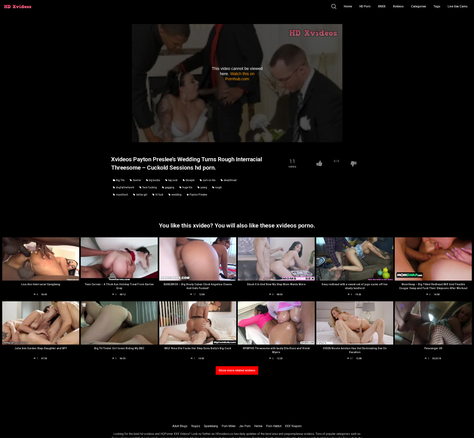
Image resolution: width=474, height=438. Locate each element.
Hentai (258, 426)
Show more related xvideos (237, 370)
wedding (176, 194)
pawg (203, 187)
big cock (173, 180)
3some (136, 180)
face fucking (149, 187)
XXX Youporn (293, 426)
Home (348, 6)
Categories (418, 6)
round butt (121, 194)
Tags (436, 6)
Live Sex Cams (458, 6)
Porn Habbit (273, 426)
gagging (169, 187)
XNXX (381, 6)
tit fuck (159, 194)
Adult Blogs (179, 426)
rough (218, 187)
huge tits (187, 187)
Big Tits (120, 180)
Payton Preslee (198, 194)
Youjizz (195, 426)
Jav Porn (244, 426)
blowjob (190, 180)
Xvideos (398, 6)
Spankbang (211, 426)
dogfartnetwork (124, 187)
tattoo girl (141, 194)
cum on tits (209, 180)
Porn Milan (228, 426)
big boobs (154, 180)
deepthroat (230, 180)
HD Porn (364, 6)
